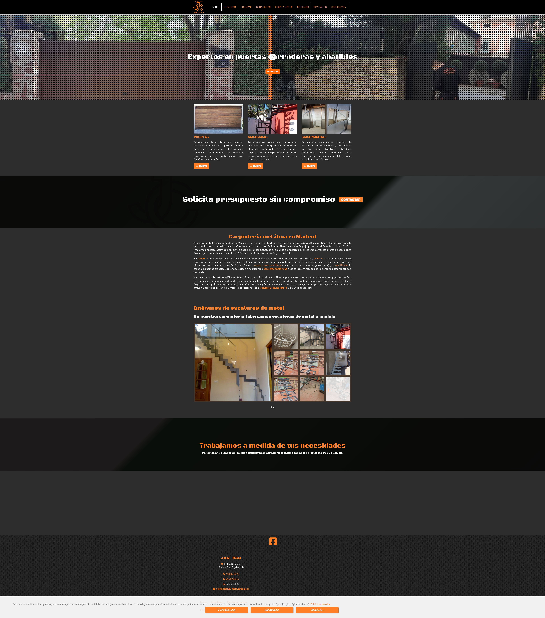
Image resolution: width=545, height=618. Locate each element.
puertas (318, 258)
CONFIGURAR (226, 609)
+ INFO (271, 71)
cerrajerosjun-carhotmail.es (232, 588)
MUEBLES (303, 7)
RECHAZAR (272, 609)
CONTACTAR (350, 200)
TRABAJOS (320, 7)
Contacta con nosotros (273, 287)
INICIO (215, 7)
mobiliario (341, 265)
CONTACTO (338, 7)
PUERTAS (246, 7)
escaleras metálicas (275, 268)
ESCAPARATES (284, 7)
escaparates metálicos (267, 265)
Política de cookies (320, 604)
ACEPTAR (317, 609)
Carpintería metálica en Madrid (272, 237)
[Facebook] (273, 544)
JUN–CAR (230, 7)
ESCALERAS (263, 7)
